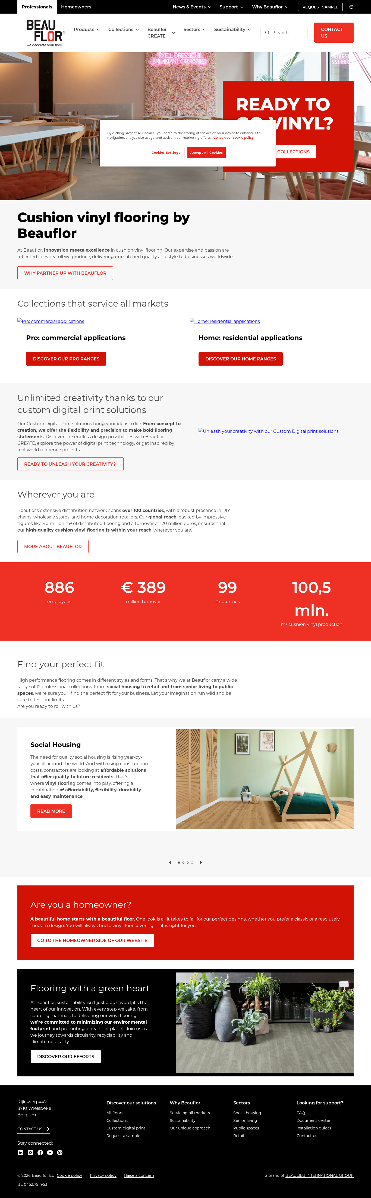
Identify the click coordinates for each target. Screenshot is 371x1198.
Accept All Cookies (206, 152)
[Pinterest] (59, 1152)
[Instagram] (30, 1152)
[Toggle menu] (98, 29)
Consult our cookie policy (233, 137)
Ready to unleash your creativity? (70, 464)
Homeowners (76, 7)
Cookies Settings (166, 152)
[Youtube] (50, 1152)
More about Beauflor (53, 546)
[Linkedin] (20, 1152)
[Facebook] (40, 1152)
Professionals (37, 7)
